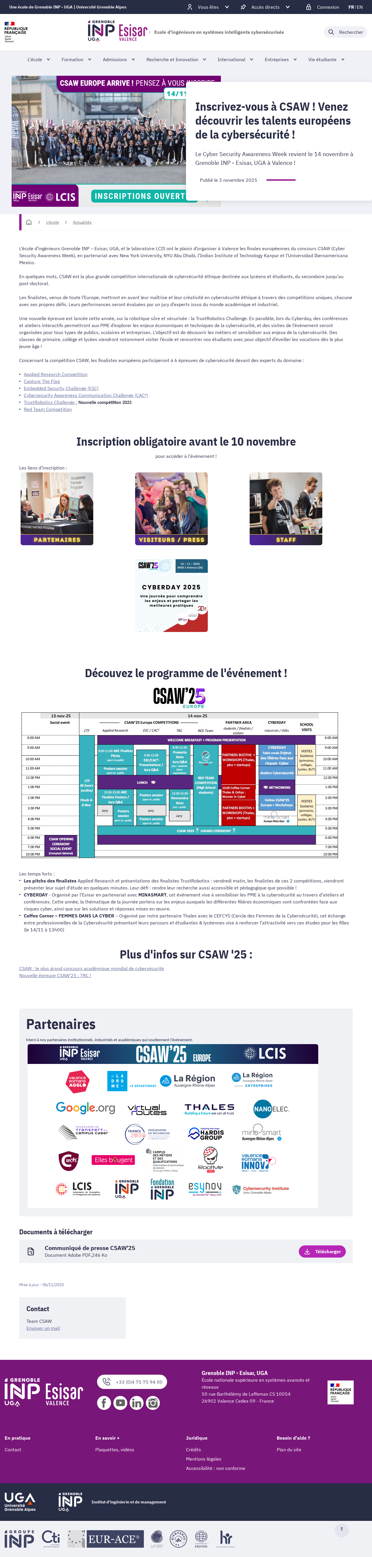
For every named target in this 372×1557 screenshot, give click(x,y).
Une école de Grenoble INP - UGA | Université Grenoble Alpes (67, 7)
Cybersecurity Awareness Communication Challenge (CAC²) (86, 395)
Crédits (193, 1449)
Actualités (82, 222)
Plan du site (289, 1449)
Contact (13, 1449)
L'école (52, 222)
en (360, 7)
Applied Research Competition (55, 374)
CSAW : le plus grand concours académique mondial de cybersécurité (91, 968)
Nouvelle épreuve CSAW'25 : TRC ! (55, 975)
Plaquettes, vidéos (114, 1449)
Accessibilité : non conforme (215, 1468)
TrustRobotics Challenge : (50, 402)
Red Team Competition (48, 409)
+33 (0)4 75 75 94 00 (139, 1382)
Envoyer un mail (43, 1328)
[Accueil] (28, 222)
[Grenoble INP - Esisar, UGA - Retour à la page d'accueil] (117, 32)
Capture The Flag (42, 381)
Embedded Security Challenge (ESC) (61, 388)
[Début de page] (344, 1530)
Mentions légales (203, 1459)
